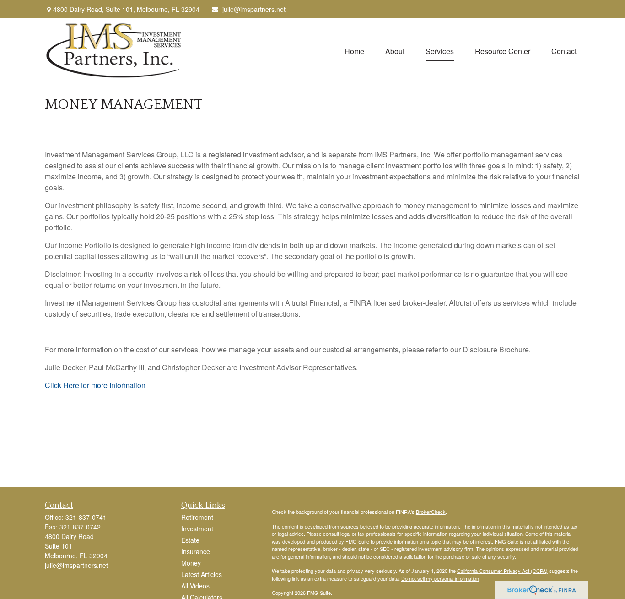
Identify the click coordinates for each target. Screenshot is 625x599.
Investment (197, 528)
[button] (354, 50)
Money (191, 562)
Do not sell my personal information (440, 578)
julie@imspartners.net (254, 9)
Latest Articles (201, 574)
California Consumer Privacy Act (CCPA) (502, 570)
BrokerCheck (431, 511)
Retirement (197, 517)
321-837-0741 (86, 517)
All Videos (195, 585)
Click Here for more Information (95, 385)
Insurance (195, 551)
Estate (190, 540)
